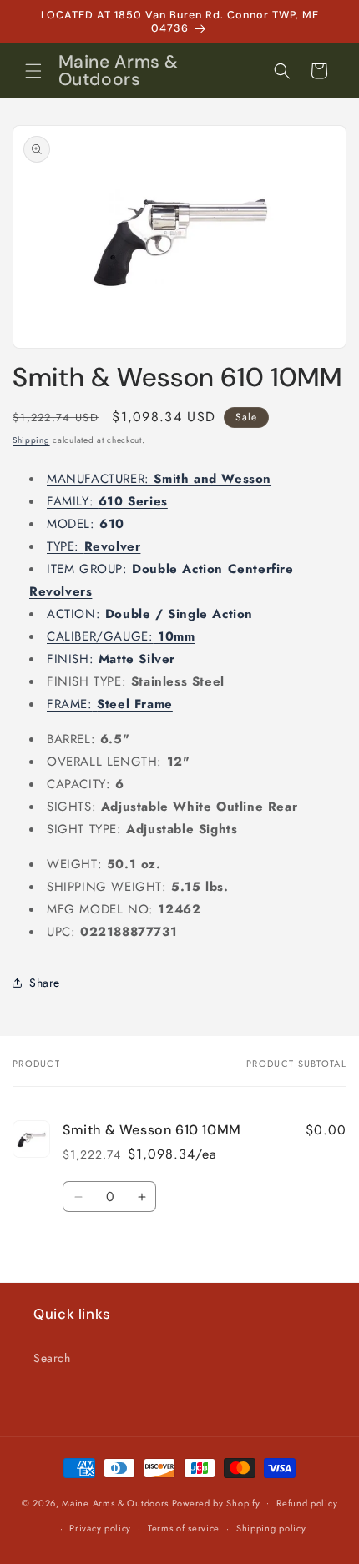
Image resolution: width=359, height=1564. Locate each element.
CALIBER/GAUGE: (121, 636)
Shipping (31, 440)
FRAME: (110, 704)
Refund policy (306, 1503)
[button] (33, 71)
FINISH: (111, 659)
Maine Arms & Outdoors (115, 1502)
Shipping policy (271, 1528)
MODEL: (85, 524)
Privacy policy (100, 1528)
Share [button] (44, 982)
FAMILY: (107, 501)
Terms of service (184, 1528)
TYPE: (93, 546)
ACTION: (150, 614)
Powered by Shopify (216, 1502)
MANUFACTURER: (159, 479)
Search (52, 1358)
